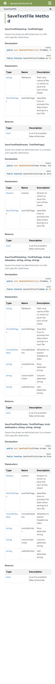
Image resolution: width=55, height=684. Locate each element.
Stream (10, 193)
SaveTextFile (10, 9)
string (9, 77)
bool (8, 133)
